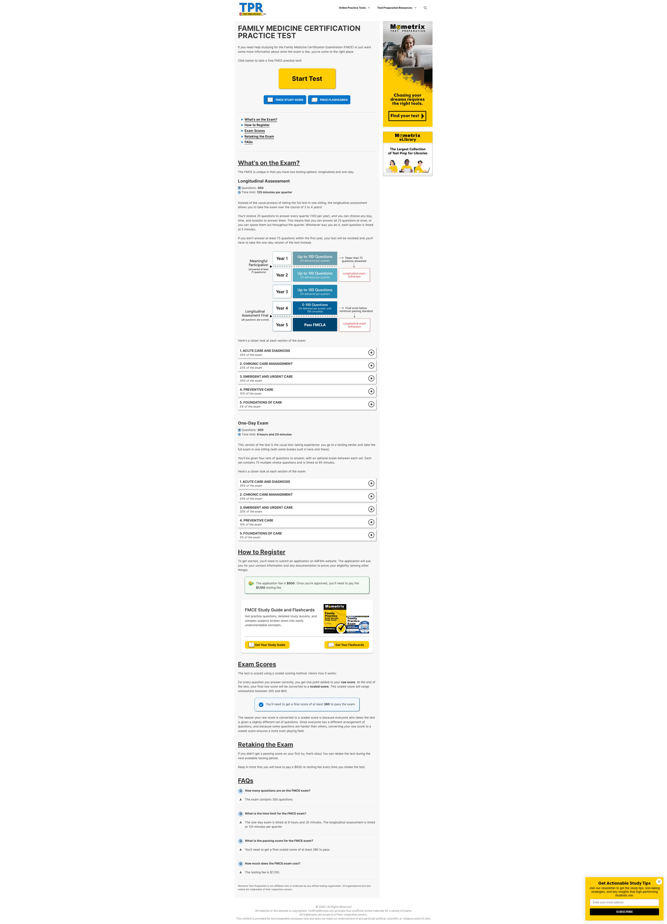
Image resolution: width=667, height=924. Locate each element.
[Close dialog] (659, 882)
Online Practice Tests (352, 7)
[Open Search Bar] (425, 8)
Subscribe (624, 911)
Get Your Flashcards (349, 645)
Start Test (307, 78)
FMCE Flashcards (334, 99)
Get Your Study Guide (270, 645)
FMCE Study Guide (289, 99)
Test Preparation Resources (394, 7)
